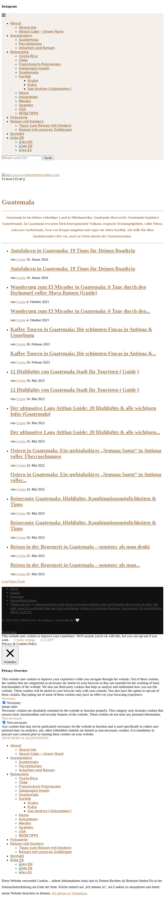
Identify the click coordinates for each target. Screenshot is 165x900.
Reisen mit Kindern (27, 121)
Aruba (33, 81)
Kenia (24, 93)
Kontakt (17, 134)
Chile (23, 60)
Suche (48, 157)
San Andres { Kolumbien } (49, 89)
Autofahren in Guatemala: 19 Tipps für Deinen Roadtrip (72, 250)
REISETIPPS (28, 113)
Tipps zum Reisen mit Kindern (45, 126)
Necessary (14, 703)
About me (27, 27)
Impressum (17, 596)
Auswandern (21, 36)
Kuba (32, 85)
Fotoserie (19, 117)
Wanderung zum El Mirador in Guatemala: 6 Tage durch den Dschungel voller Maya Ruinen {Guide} (78, 289)
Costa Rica (28, 56)
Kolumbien (28, 97)
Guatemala (28, 40)
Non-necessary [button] (12, 718)
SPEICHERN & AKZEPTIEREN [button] (25, 738)
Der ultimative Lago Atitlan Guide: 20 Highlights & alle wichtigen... (85, 432)
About (15, 23)
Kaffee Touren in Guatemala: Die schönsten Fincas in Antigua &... (83, 353)
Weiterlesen (79, 893)
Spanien (26, 105)
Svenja (21, 259)
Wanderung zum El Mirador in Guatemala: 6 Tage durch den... (80, 311)
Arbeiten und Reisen (37, 48)
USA (22, 109)
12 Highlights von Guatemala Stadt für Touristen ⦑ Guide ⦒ (74, 371)
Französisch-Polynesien (40, 64)
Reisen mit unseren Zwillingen (45, 130)
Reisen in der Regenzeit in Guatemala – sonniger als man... (75, 565)
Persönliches (30, 44)
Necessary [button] (9, 698)
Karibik (25, 76)
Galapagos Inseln (34, 68)
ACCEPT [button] (47, 640)
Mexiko (25, 101)
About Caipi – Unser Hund (41, 31)
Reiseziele (19, 52)
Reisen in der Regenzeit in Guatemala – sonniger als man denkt (80, 546)
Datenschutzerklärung (23, 600)
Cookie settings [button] (24, 640)
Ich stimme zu (61, 893)
